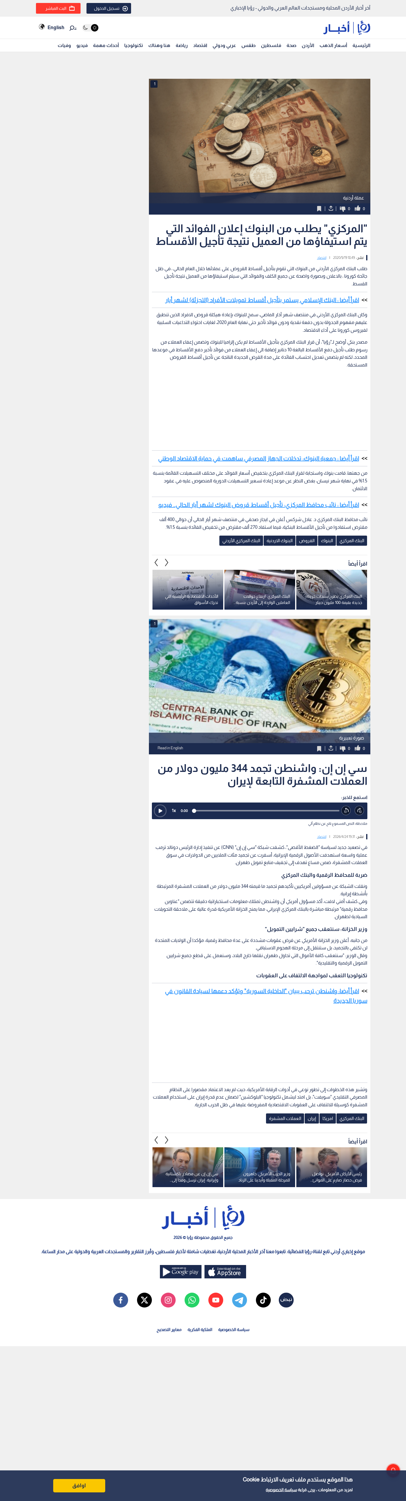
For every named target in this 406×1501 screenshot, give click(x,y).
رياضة (182, 45)
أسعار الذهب (333, 45)
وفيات (64, 45)
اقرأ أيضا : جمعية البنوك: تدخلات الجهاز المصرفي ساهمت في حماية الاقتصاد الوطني (258, 458)
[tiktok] (263, 1300)
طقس (248, 45)
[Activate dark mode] (90, 27)
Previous (166, 562)
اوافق (79, 1486)
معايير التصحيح (169, 1329)
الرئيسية (361, 45)
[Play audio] (160, 810)
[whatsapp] (192, 1300)
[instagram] (168, 1300)
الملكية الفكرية (200, 1329)
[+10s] (359, 810)
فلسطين (271, 45)
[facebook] (120, 1300)
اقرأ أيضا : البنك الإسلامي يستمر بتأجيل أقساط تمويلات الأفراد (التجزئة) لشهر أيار (262, 300)
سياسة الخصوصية (281, 1489)
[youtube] (215, 1300)
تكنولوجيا (133, 45)
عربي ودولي (224, 45)
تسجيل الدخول (106, 8)
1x (174, 810)
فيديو (82, 45)
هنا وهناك (159, 45)
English (56, 27)
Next (156, 562)
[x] (144, 1300)
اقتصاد (200, 45)
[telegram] (239, 1300)
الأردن (308, 45)
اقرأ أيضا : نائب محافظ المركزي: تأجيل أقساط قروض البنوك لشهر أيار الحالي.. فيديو (258, 504)
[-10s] (346, 810)
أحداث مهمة (106, 45)
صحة (291, 45)
